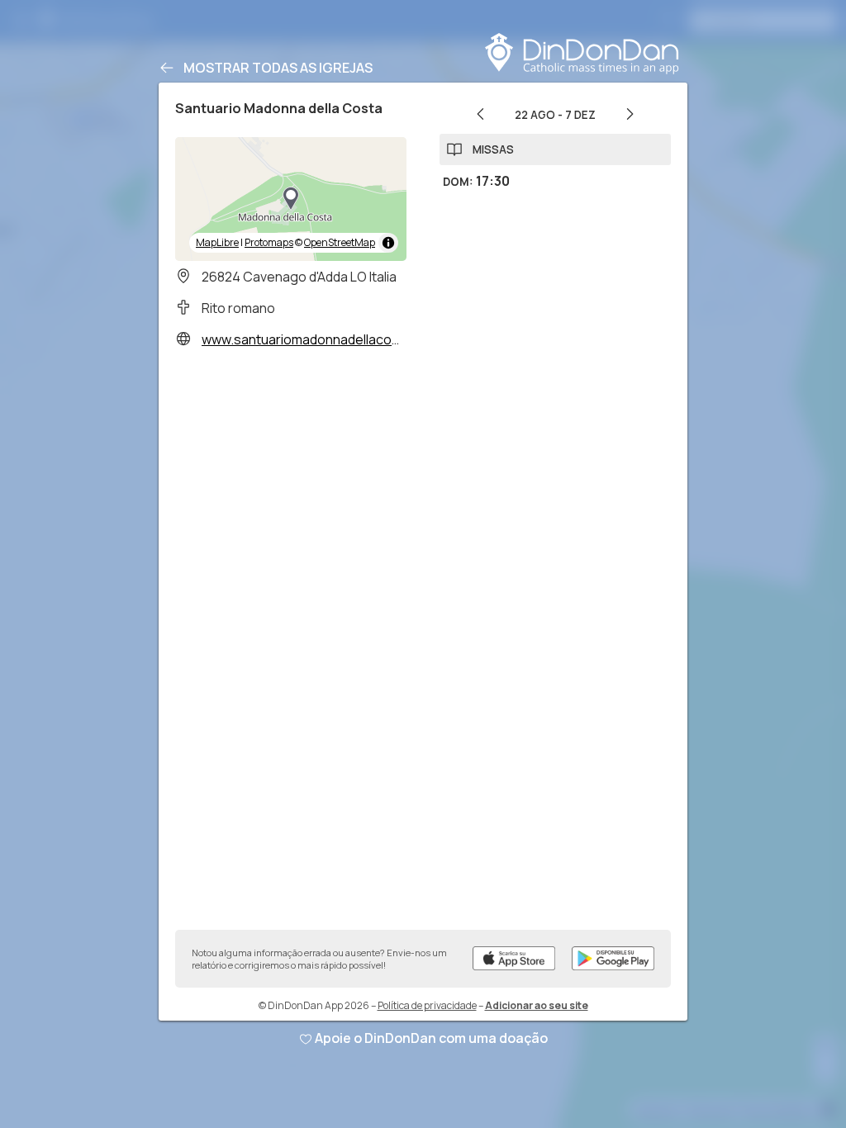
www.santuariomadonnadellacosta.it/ (314, 339)
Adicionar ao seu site (536, 1005)
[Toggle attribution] (388, 243)
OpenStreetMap (339, 242)
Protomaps (269, 242)
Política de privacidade (427, 1005)
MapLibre (217, 242)
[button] (291, 199)
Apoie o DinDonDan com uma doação (431, 1038)
